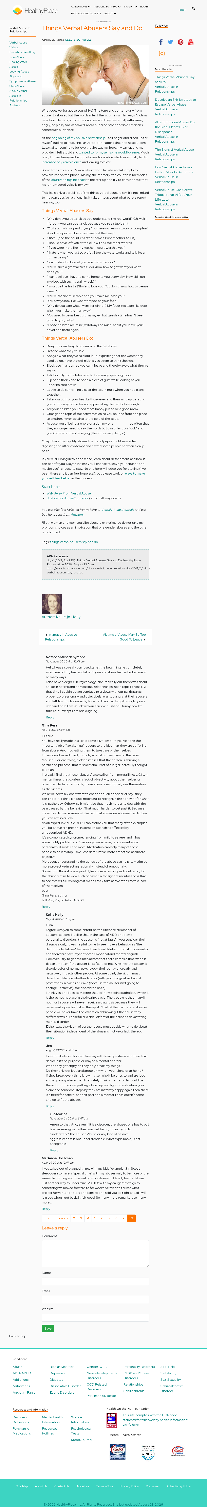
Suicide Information (80, 1419)
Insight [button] (129, 6)
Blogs (144, 6)
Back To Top (17, 1336)
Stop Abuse (17, 86)
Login (182, 10)
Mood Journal (81, 1440)
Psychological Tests (86, 13)
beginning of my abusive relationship (78, 138)
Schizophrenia (134, 1391)
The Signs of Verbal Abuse (174, 149)
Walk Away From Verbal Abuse (69, 493)
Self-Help (168, 1367)
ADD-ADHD (22, 1373)
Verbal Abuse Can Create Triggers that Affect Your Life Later (174, 195)
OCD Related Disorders (97, 1386)
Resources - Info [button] (106, 6)
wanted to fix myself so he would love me (109, 152)
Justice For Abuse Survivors (68, 498)
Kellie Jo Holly (78, 39)
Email (46, 1291)
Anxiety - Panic (24, 1392)
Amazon (77, 514)
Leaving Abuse (19, 71)
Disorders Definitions (21, 1419)
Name (46, 1273)
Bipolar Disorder (62, 1367)
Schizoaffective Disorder (172, 1388)
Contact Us (61, 1486)
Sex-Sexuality (171, 1379)
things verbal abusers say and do (74, 542)
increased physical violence (62, 162)
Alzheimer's (21, 1386)
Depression (58, 1373)
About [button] (109, 13)
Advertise (82, 1486)
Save (48, 1328)
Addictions (21, 1379)
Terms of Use (104, 1486)
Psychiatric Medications (22, 1430)
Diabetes (56, 1379)
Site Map (22, 1486)
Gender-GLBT (98, 1367)
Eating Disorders (62, 1392)
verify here (131, 1425)
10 (133, 1219)
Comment (49, 1236)
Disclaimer (153, 1486)
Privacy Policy (129, 1486)
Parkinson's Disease (101, 1396)
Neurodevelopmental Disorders (102, 1375)
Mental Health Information (52, 1419)
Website (48, 1309)
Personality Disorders (139, 1367)
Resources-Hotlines (50, 1430)
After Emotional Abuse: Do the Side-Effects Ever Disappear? (174, 127)
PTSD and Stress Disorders (136, 1375)
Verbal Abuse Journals (117, 510)
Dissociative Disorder (65, 1386)
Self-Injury (168, 1373)
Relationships (133, 1384)
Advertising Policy (179, 1486)
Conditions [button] (79, 6)
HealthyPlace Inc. (69, 1504)
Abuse (17, 1367)
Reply (50, 717)
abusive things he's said (68, 180)
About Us (41, 1486)
